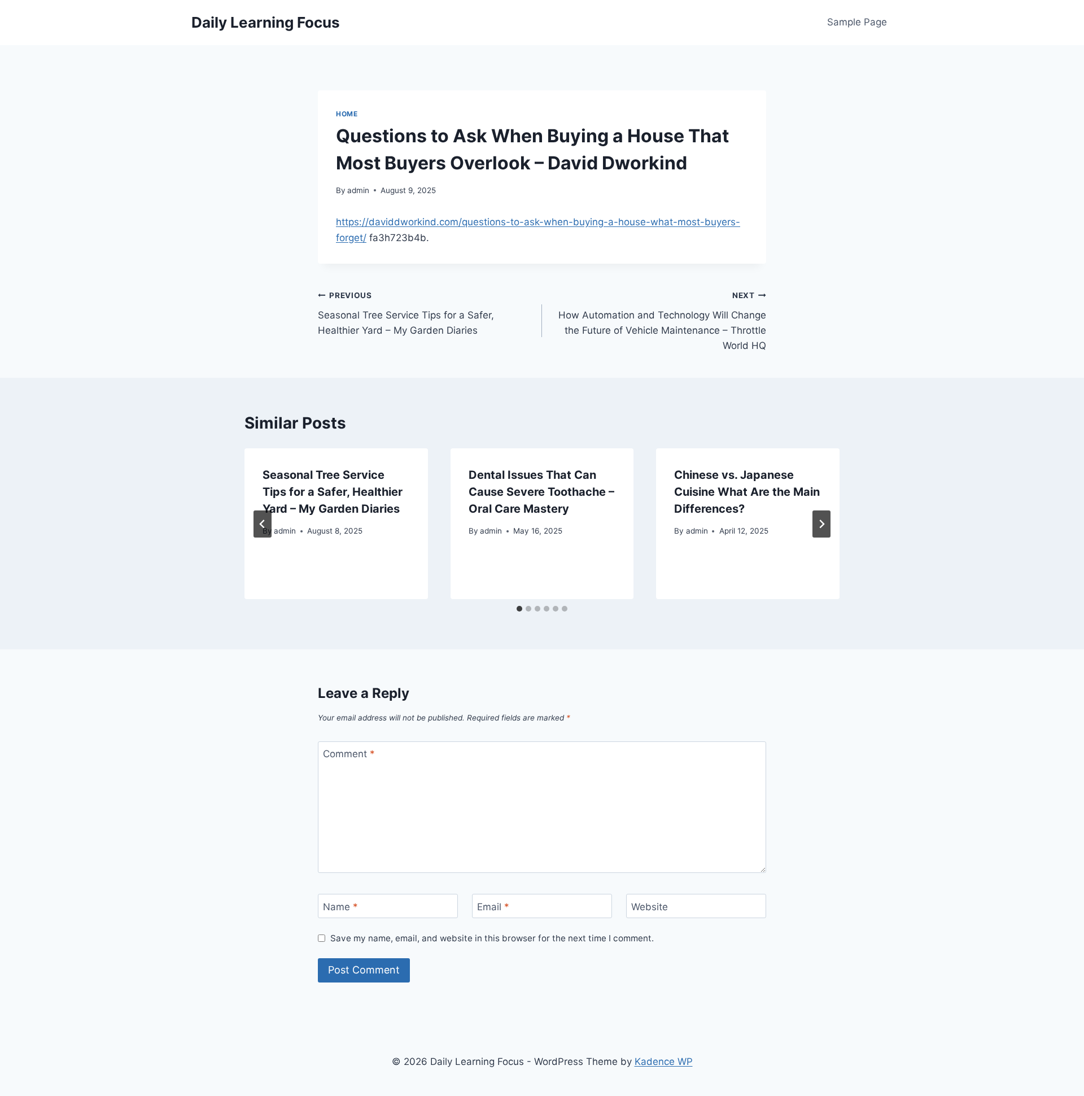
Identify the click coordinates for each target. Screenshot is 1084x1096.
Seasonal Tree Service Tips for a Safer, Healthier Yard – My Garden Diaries (406, 313)
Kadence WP (664, 1061)
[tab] (519, 609)
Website (649, 906)
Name (340, 906)
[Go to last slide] (262, 524)
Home (346, 114)
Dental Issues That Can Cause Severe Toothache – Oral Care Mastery (541, 492)
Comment (349, 753)
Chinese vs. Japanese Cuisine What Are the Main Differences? (747, 492)
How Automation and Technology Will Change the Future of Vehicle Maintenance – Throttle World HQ (662, 321)
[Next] (821, 524)
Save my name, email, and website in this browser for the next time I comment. (492, 938)
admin (358, 190)
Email (493, 906)
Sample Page (857, 22)
